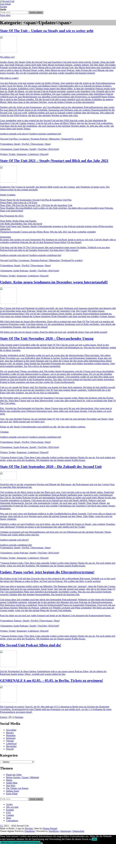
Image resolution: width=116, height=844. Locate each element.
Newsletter (11, 730)
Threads (10, 741)
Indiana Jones (12, 791)
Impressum (65, 831)
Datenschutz (78, 831)
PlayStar (29, 828)
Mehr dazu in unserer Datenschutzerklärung (20, 842)
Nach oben (5, 15)
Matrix (9, 780)
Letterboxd (11, 743)
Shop (8, 818)
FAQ (8, 812)
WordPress (53, 831)
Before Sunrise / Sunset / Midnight (22, 777)
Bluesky (10, 732)
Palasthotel (29, 831)
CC (1, 825)
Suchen (3, 6)
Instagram (10, 738)
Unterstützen (12, 820)
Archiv (9, 804)
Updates (10, 815)
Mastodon (11, 735)
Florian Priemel (50, 828)
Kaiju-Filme (12, 793)
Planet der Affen (14, 774)
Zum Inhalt (5, 4)
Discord (10, 749)
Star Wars (10, 785)
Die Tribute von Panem (17, 788)
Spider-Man (11, 783)
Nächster (19, 717)
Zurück (3, 717)
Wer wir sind (12, 807)
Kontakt (10, 809)
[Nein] (41, 843)
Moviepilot (11, 746)
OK (94, 839)
